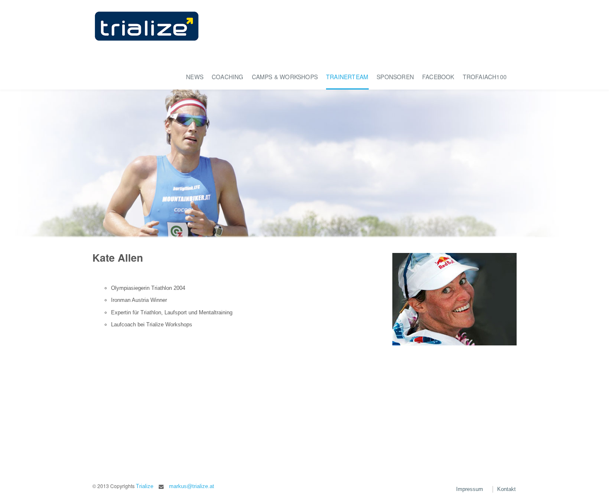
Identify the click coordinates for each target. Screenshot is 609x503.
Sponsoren (395, 77)
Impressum (469, 489)
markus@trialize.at (191, 486)
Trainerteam (347, 77)
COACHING (228, 77)
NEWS (194, 77)
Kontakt (506, 489)
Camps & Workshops (285, 77)
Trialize (144, 486)
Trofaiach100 (485, 77)
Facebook (438, 77)
